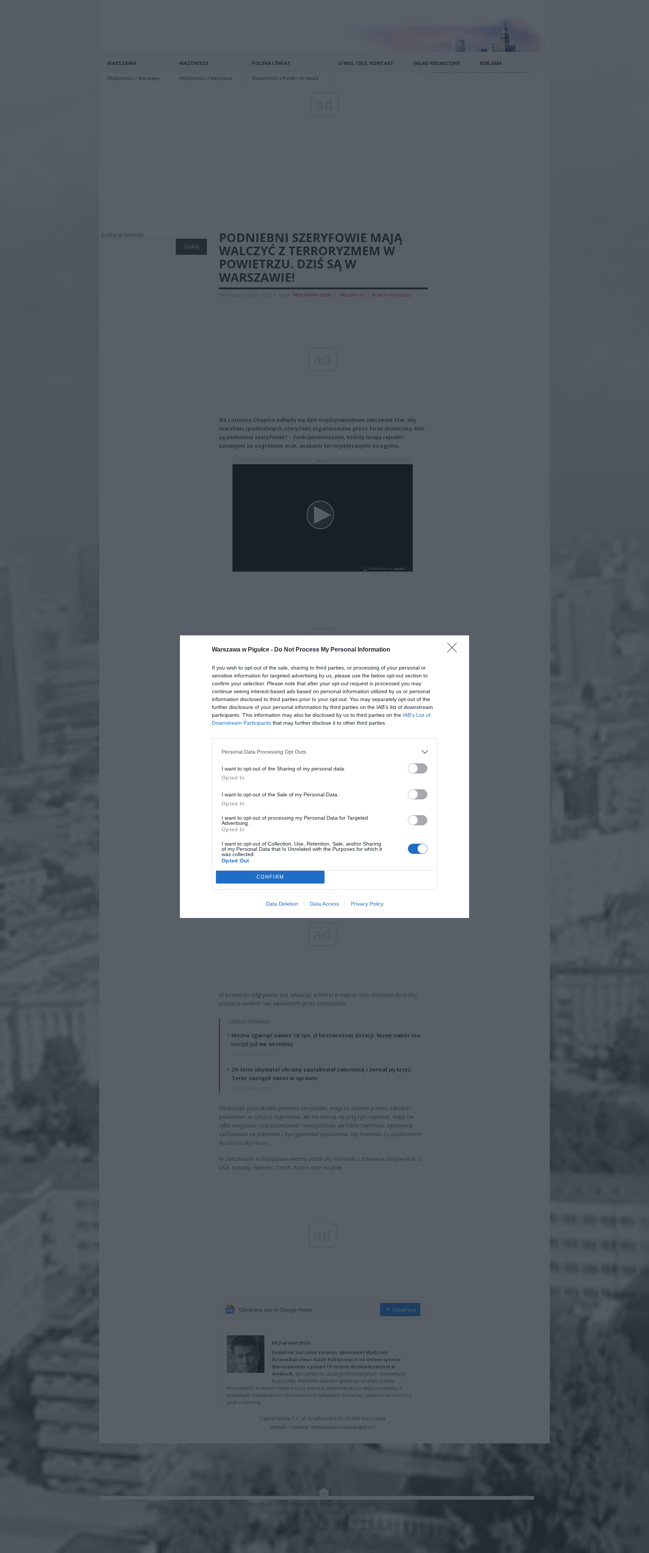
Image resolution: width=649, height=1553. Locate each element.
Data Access (324, 904)
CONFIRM (270, 877)
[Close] (454, 650)
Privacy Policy (367, 904)
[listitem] (324, 752)
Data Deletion (282, 904)
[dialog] (324, 776)
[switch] (417, 768)
